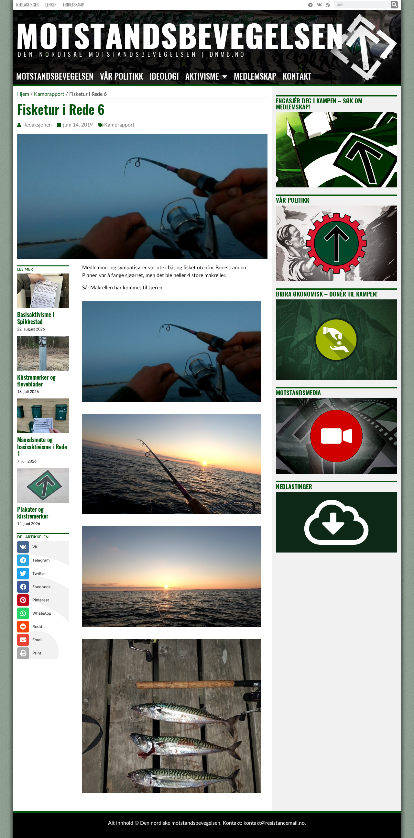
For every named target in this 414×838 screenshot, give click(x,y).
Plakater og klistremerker (32, 512)
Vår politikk (121, 76)
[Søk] (394, 4)
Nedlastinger (27, 4)
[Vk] (319, 4)
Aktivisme (202, 76)
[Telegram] (310, 4)
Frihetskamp (73, 4)
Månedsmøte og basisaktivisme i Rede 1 (42, 447)
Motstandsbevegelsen (54, 76)
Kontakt (297, 76)
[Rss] (328, 4)
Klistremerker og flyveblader (36, 380)
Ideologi (164, 76)
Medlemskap (255, 76)
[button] (43, 547)
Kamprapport (119, 125)
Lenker (51, 4)
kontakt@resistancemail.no (274, 823)
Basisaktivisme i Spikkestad (35, 318)
